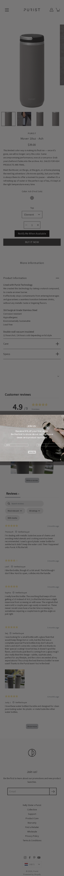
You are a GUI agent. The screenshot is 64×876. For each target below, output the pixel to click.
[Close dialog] (63, 416)
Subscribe (32, 452)
